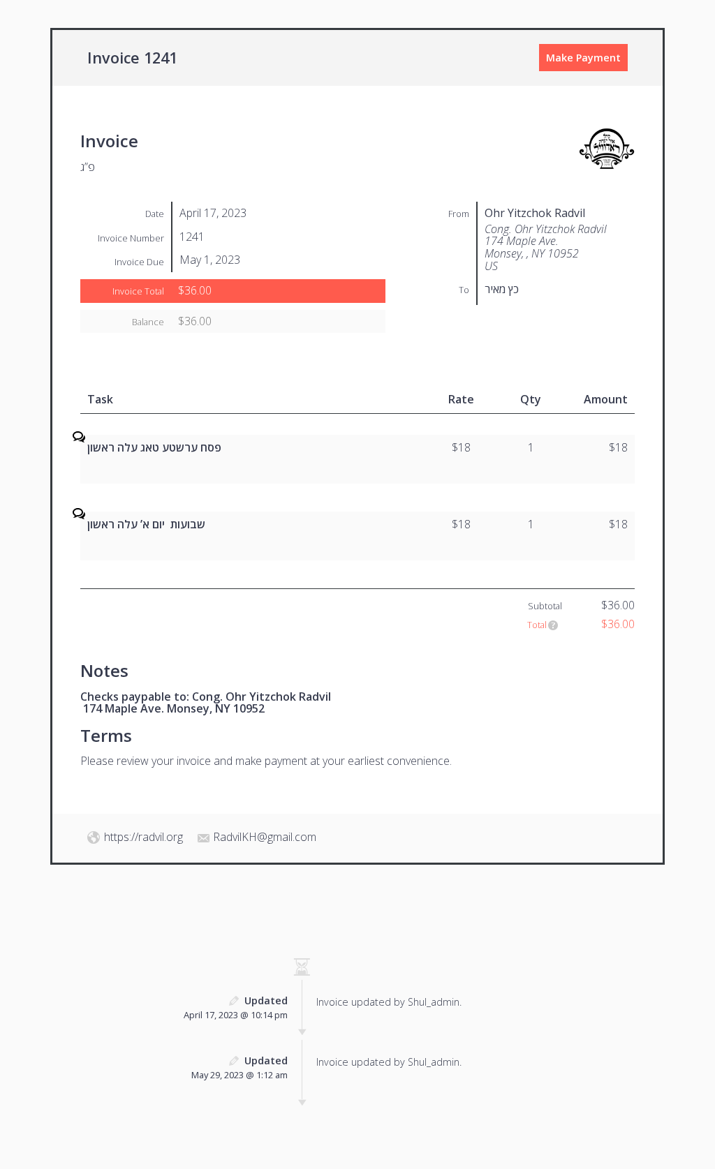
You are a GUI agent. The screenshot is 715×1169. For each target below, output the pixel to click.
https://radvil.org (143, 836)
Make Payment (583, 57)
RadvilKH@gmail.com (264, 836)
